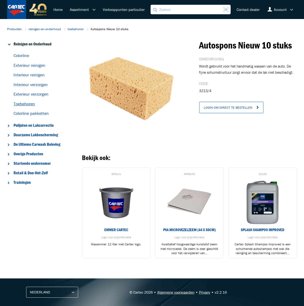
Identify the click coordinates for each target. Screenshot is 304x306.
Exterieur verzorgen (31, 94)
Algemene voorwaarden (176, 292)
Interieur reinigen (29, 75)
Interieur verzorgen (31, 84)
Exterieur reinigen (29, 65)
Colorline (21, 55)
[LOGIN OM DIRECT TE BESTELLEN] (231, 112)
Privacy (204, 292)
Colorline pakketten (31, 113)
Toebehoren (24, 104)
